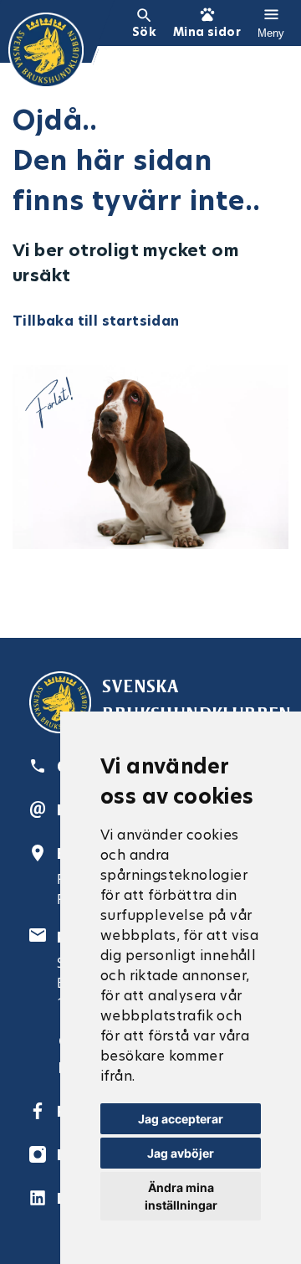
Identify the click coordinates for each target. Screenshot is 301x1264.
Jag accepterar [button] (180, 1119)
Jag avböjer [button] (180, 1153)
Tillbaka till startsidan (96, 321)
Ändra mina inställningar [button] (181, 1196)
